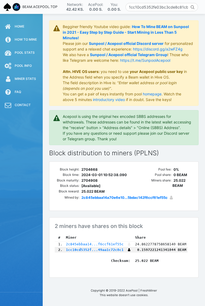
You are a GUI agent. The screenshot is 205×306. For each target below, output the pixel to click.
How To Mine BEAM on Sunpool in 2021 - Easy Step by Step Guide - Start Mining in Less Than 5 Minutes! (126, 32)
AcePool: (95, 6)
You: (114, 6)
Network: (75, 6)
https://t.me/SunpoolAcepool (145, 60)
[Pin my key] (171, 197)
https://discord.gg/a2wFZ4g (158, 49)
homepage (152, 94)
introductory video (109, 99)
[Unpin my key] (129, 250)
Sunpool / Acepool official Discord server (126, 43)
